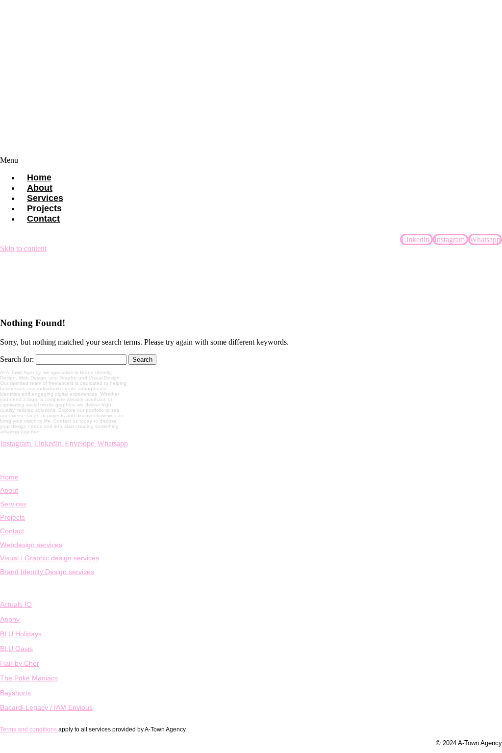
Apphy (10, 619)
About (9, 490)
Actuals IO (16, 604)
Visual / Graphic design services (49, 558)
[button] (251, 160)
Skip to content (23, 248)
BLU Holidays (21, 634)
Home (9, 477)
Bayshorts (15, 693)
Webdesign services (31, 545)
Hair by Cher (19, 663)
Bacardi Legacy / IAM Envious (46, 707)
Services (13, 504)
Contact (43, 219)
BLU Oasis (16, 649)
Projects (12, 517)
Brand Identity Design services (47, 572)
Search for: (17, 359)
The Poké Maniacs (29, 678)
